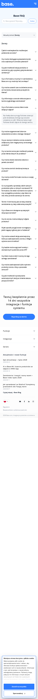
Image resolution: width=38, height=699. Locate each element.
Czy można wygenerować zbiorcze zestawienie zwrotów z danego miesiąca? (16, 132)
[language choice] (6, 401)
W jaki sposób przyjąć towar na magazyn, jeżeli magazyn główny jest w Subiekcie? (16, 229)
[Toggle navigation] (35, 4)
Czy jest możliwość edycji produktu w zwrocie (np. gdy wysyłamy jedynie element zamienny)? (17, 70)
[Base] (8, 4)
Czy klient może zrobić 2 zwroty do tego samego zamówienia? (16, 257)
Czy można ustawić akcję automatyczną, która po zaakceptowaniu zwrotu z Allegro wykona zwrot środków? (17, 238)
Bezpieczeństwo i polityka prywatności (15, 410)
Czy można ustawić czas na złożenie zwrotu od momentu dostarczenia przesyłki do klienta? (17, 90)
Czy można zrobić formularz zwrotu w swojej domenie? (17, 178)
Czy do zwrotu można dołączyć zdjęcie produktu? (15, 220)
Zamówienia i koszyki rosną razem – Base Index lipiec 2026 (18, 376)
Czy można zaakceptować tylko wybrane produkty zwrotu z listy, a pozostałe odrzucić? (16, 267)
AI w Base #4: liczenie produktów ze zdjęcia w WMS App (18, 367)
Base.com (9, 415)
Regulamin (6, 407)
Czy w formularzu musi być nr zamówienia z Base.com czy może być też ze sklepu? (17, 80)
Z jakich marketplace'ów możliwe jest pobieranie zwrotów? (15, 51)
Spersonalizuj (18, 693)
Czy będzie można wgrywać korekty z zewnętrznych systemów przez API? (15, 248)
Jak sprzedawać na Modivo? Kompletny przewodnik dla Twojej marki (19, 385)
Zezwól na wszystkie (19, 686)
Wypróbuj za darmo (19, 317)
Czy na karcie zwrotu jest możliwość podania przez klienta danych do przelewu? (17, 152)
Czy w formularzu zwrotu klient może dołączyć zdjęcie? (15, 108)
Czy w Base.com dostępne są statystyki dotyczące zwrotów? (15, 211)
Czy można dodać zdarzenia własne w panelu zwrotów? (15, 161)
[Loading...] (20, 401)
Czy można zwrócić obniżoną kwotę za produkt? (15, 169)
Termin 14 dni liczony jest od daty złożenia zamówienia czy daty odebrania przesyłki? (16, 203)
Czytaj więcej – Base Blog (12, 392)
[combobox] (14, 21)
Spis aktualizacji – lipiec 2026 (15, 360)
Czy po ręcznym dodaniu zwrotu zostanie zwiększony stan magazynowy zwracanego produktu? (17, 142)
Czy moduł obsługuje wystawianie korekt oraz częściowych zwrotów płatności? (16, 60)
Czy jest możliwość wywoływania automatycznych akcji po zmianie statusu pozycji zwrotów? (16, 278)
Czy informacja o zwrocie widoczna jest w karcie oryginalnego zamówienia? (16, 99)
